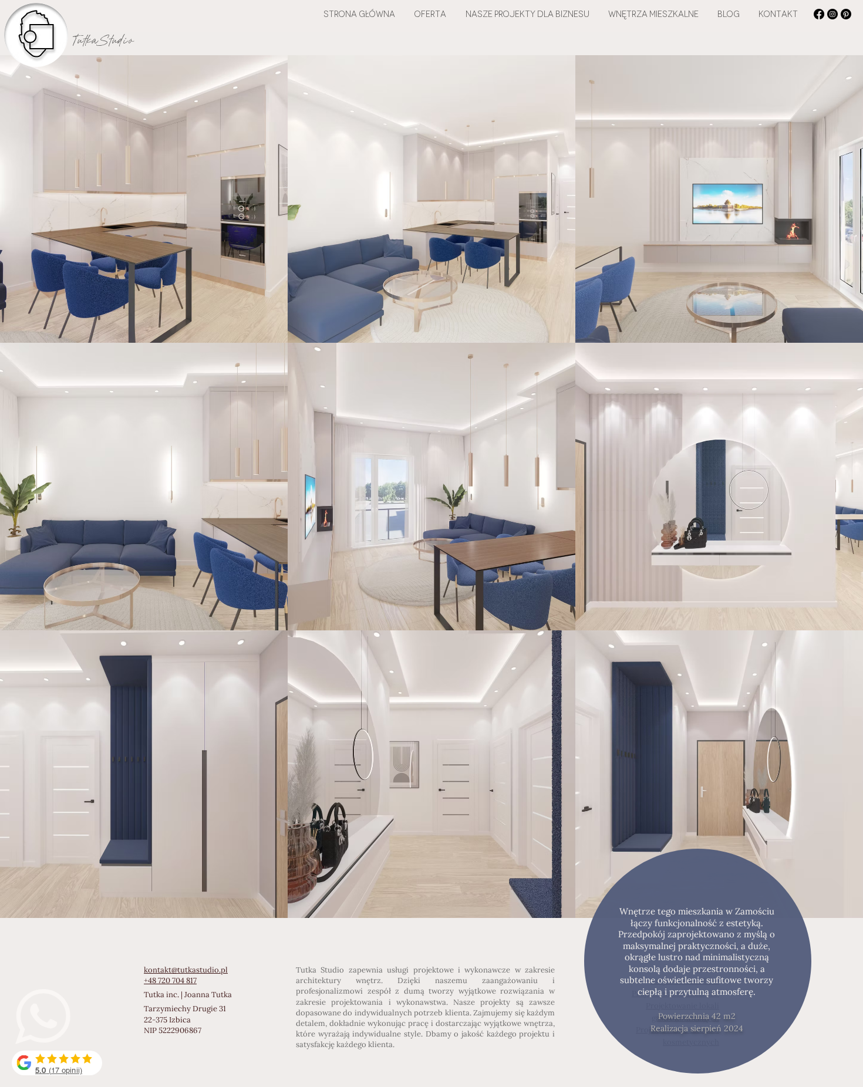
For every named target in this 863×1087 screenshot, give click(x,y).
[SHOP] (57, 1063)
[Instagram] (832, 14)
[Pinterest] (846, 14)
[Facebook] (819, 14)
